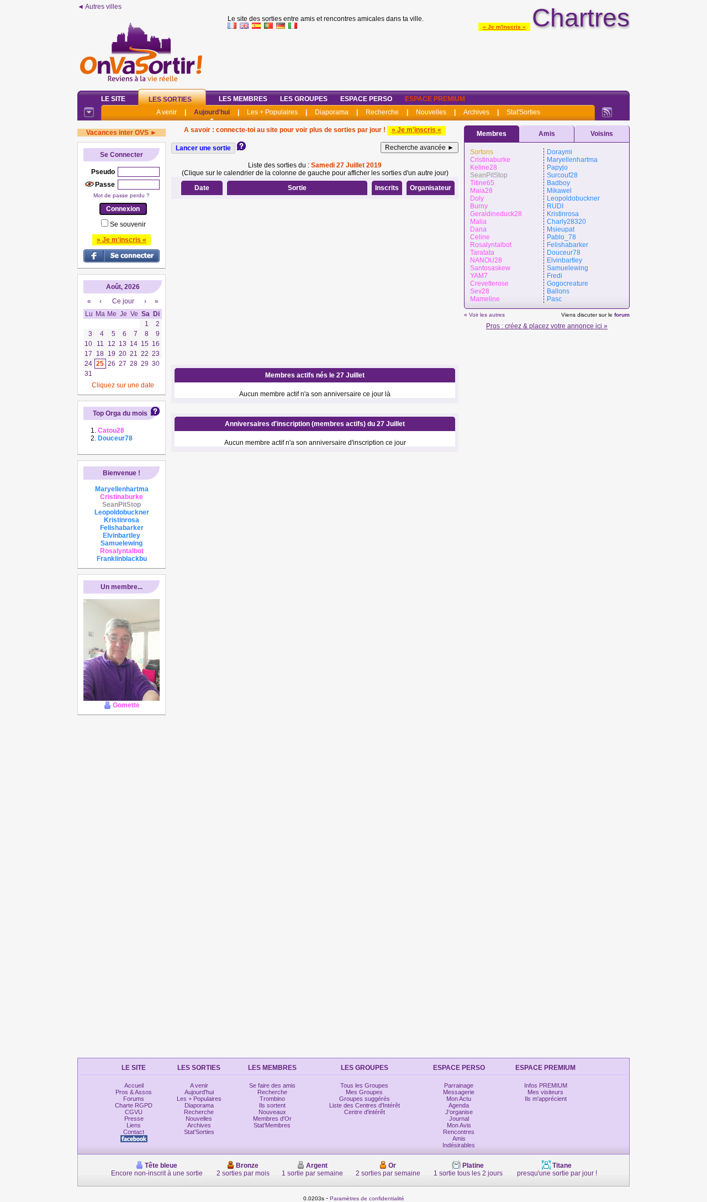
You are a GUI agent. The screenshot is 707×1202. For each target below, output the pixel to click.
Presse (134, 1118)
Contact (133, 1131)
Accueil (134, 1085)
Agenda (459, 1105)
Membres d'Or (272, 1118)
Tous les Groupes (364, 1085)
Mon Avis (459, 1125)
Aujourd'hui (212, 112)
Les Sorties (170, 99)
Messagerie (458, 1092)
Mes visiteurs (545, 1092)
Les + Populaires (272, 112)
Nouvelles (431, 112)
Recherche (382, 112)
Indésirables (458, 1145)
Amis (547, 134)
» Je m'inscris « (504, 27)
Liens (133, 1125)
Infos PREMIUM (545, 1085)
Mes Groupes (364, 1092)
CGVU (134, 1112)
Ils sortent (272, 1105)
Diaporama (332, 112)
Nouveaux (272, 1112)
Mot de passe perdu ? (121, 195)
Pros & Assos (133, 1092)
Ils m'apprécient (546, 1098)
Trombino (272, 1098)
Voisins (601, 134)
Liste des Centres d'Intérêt (364, 1105)
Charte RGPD (133, 1105)
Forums (133, 1098)
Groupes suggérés (364, 1098)
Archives (476, 112)
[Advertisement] (429, 57)
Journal (459, 1118)
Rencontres (458, 1131)
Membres (491, 134)
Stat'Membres (272, 1125)
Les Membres (243, 99)
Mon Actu (458, 1098)
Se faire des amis (272, 1085)
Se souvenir (128, 224)
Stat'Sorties (523, 112)
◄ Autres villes (99, 7)
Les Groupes (304, 99)
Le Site (113, 99)
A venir (166, 112)
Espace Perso (366, 99)
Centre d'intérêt (364, 1112)
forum (622, 315)
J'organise (459, 1112)
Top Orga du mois (120, 413)
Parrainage (458, 1085)
